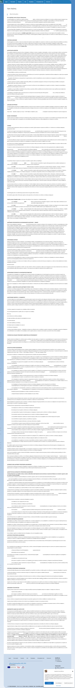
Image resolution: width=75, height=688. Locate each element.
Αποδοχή (49, 683)
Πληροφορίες (31, 1)
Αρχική (6, 1)
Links (25, 1)
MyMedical (31, 686)
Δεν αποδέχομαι (59, 683)
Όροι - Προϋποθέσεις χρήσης (38, 686)
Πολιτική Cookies (58, 685)
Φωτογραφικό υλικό (40, 1)
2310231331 (62, 667)
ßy (23, 686)
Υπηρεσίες (20, 1)
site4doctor (26, 686)
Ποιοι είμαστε (12, 1)
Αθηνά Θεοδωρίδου (12, 686)
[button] (72, 671)
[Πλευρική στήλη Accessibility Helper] (1, 1)
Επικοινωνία (48, 1)
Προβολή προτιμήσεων (68, 683)
